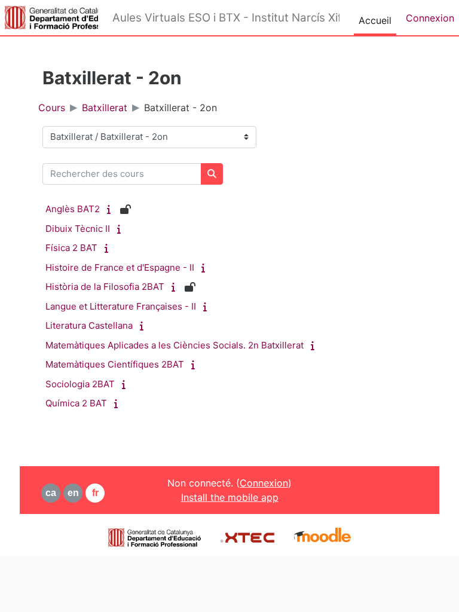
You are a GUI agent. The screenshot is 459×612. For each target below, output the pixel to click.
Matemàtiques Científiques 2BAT (114, 364)
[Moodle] (322, 536)
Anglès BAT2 (72, 209)
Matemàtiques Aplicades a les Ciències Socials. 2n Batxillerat (174, 345)
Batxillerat (104, 108)
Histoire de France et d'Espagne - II (119, 267)
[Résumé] (111, 209)
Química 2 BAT (76, 403)
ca (50, 493)
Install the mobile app (230, 497)
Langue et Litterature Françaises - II (120, 306)
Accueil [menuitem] (375, 20)
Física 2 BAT (71, 247)
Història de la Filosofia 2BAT (104, 286)
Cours (51, 108)
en (73, 493)
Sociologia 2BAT (80, 384)
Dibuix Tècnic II (77, 228)
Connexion (430, 18)
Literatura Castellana (89, 325)
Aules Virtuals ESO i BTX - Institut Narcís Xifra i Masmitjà (225, 18)
